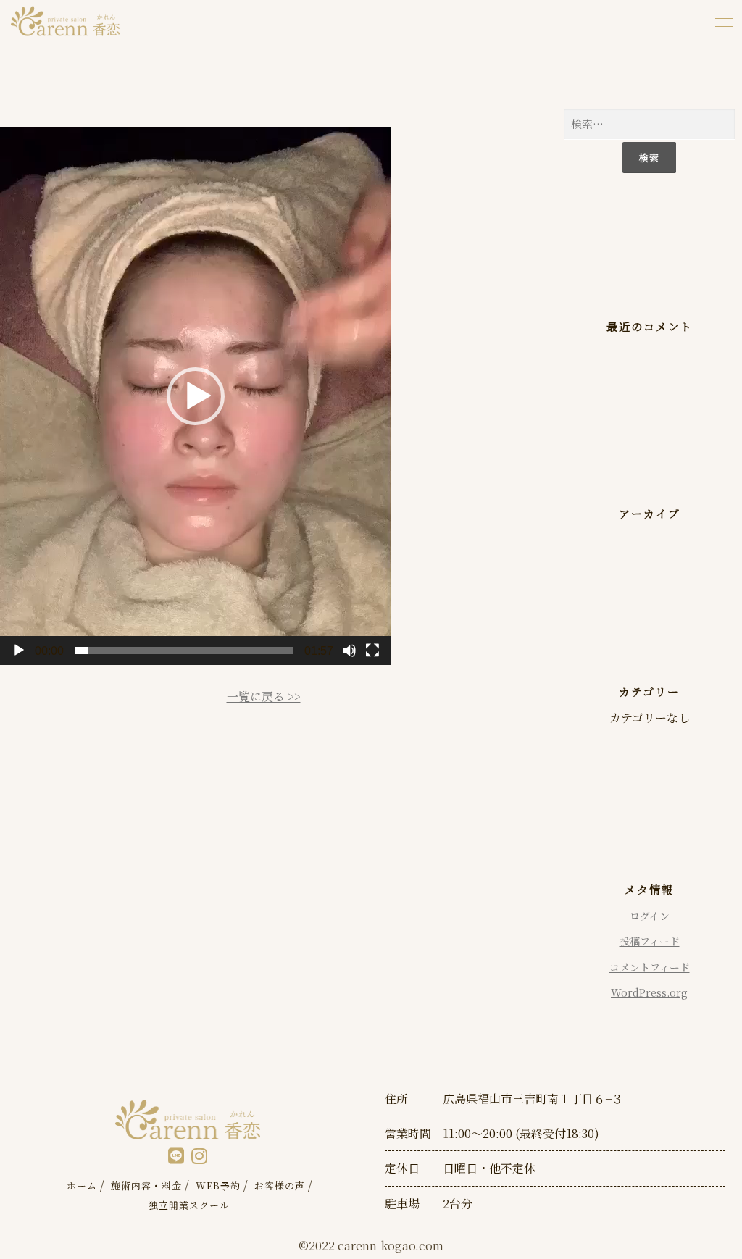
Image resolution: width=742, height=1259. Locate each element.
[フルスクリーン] (372, 650)
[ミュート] (349, 650)
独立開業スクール (189, 1205)
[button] (196, 396)
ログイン (650, 915)
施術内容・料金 (146, 1185)
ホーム (82, 1185)
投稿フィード (650, 941)
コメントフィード (649, 967)
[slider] (184, 650)
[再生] (19, 650)
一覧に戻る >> (264, 696)
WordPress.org (649, 992)
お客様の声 (279, 1185)
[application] (195, 396)
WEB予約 (218, 1185)
